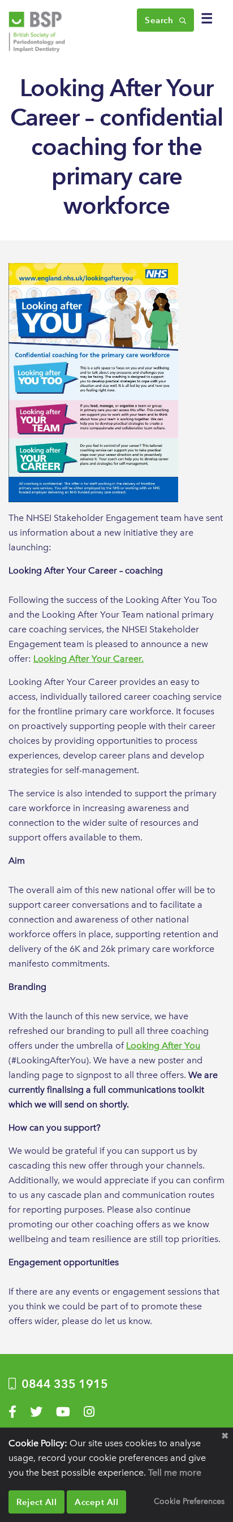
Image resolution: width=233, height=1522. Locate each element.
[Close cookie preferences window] (224, 1436)
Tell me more (174, 1472)
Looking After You (163, 1045)
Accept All (96, 1502)
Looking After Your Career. (88, 658)
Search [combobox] (160, 20)
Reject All (36, 1502)
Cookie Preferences (189, 1501)
